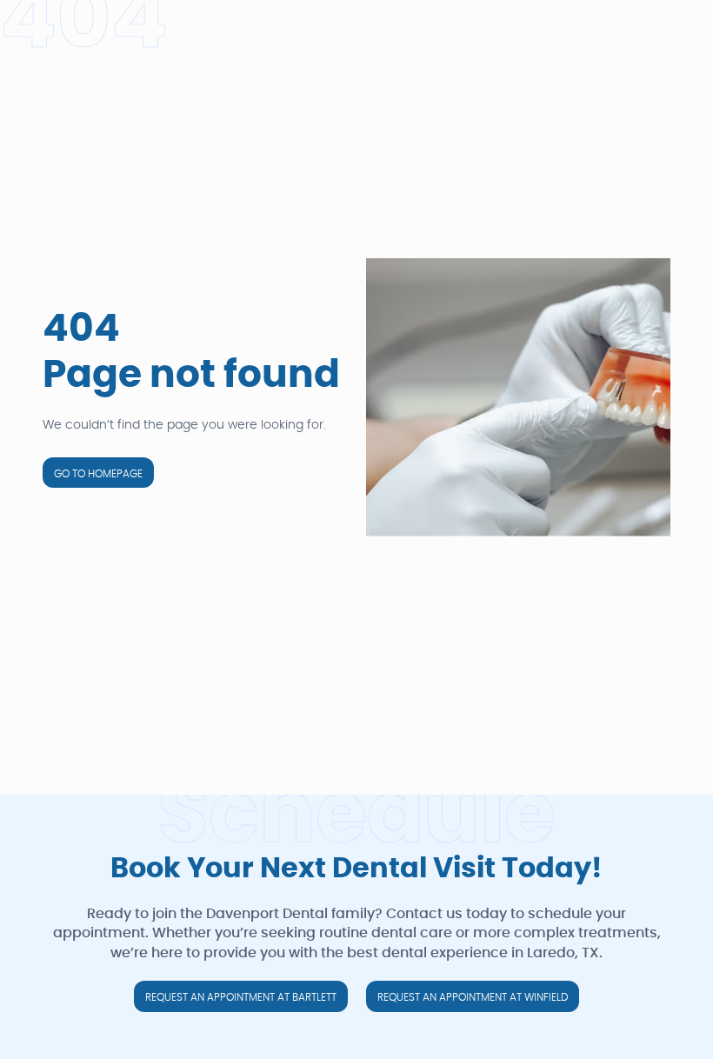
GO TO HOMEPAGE (98, 474)
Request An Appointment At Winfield (472, 997)
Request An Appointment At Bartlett (241, 997)
